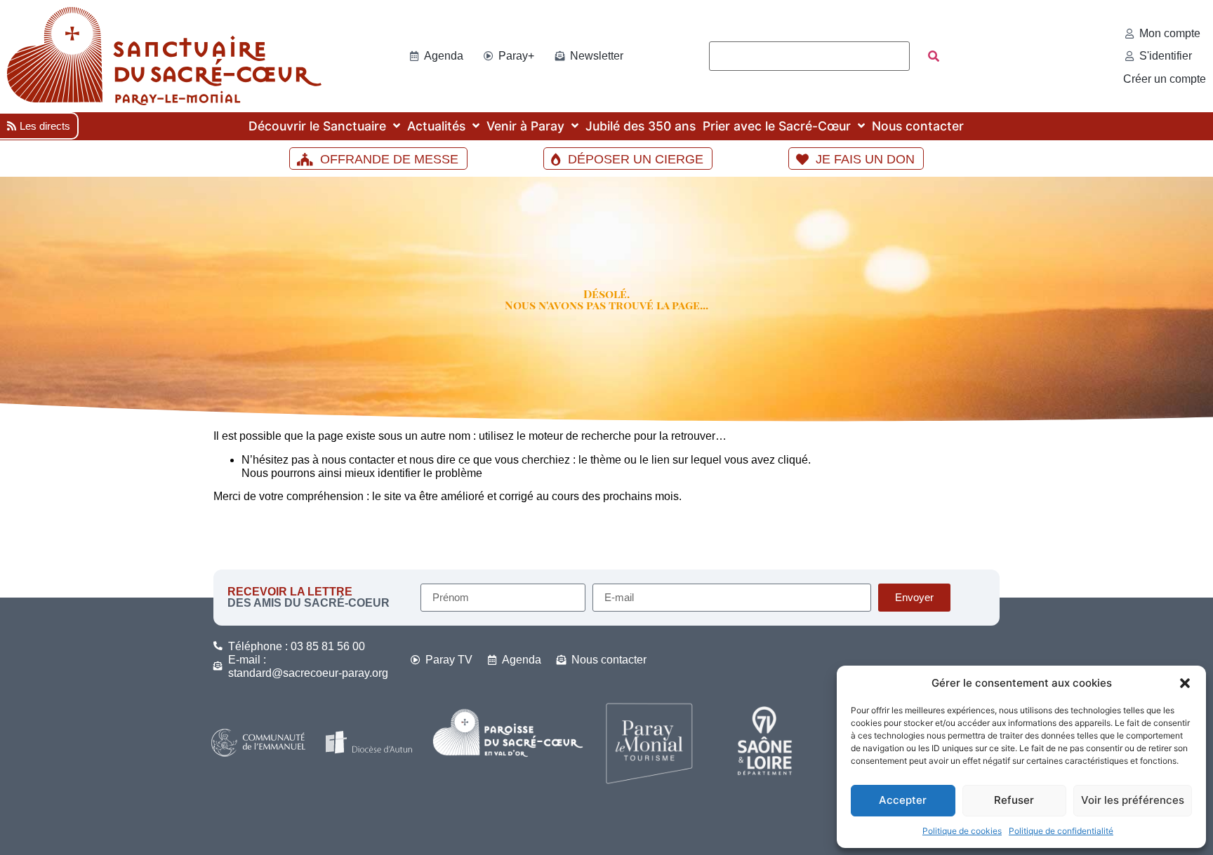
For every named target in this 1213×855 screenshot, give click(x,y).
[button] (1185, 683)
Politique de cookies (962, 831)
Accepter (903, 800)
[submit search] (933, 56)
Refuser (1014, 800)
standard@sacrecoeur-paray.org (308, 673)
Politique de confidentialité (1061, 831)
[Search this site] (809, 56)
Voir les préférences (1132, 800)
